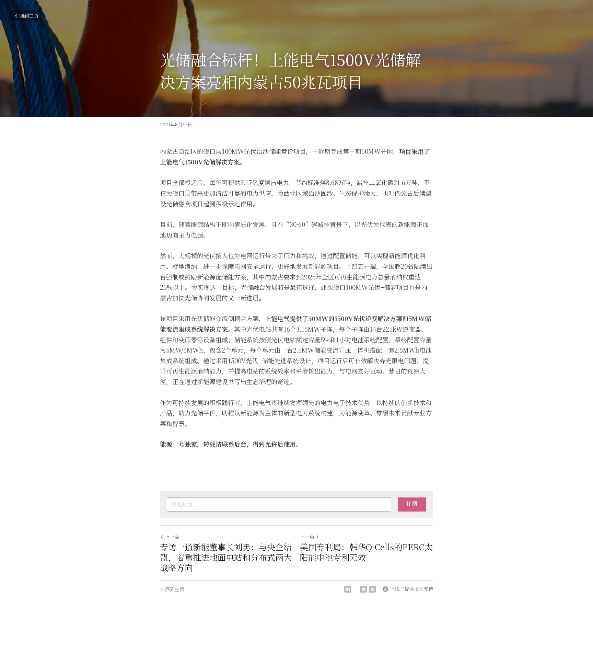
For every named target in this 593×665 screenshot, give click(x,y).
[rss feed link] (372, 589)
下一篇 (307, 536)
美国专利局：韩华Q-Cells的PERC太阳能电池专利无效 (366, 552)
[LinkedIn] (347, 589)
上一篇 (172, 536)
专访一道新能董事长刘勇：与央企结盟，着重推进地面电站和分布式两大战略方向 (226, 557)
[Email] (363, 589)
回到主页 (28, 15)
